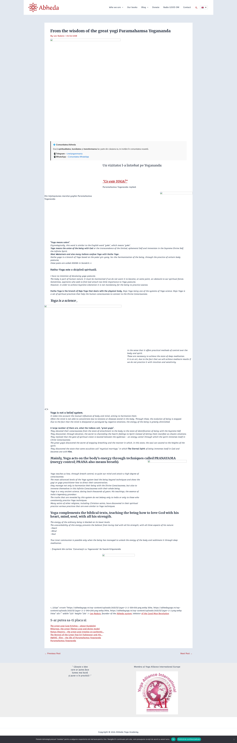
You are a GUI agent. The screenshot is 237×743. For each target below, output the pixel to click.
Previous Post (52, 654)
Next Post (186, 654)
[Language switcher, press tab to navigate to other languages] (204, 7)
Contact (187, 7)
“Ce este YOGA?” (115, 181)
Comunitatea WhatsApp (78, 157)
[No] (234, 739)
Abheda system (124, 613)
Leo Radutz (95, 613)
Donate (155, 7)
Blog (143, 7)
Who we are (115, 7)
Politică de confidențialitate (189, 739)
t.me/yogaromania (74, 154)
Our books (132, 7)
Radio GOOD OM (171, 7)
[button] (122, 7)
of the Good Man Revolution (155, 613)
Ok (173, 739)
